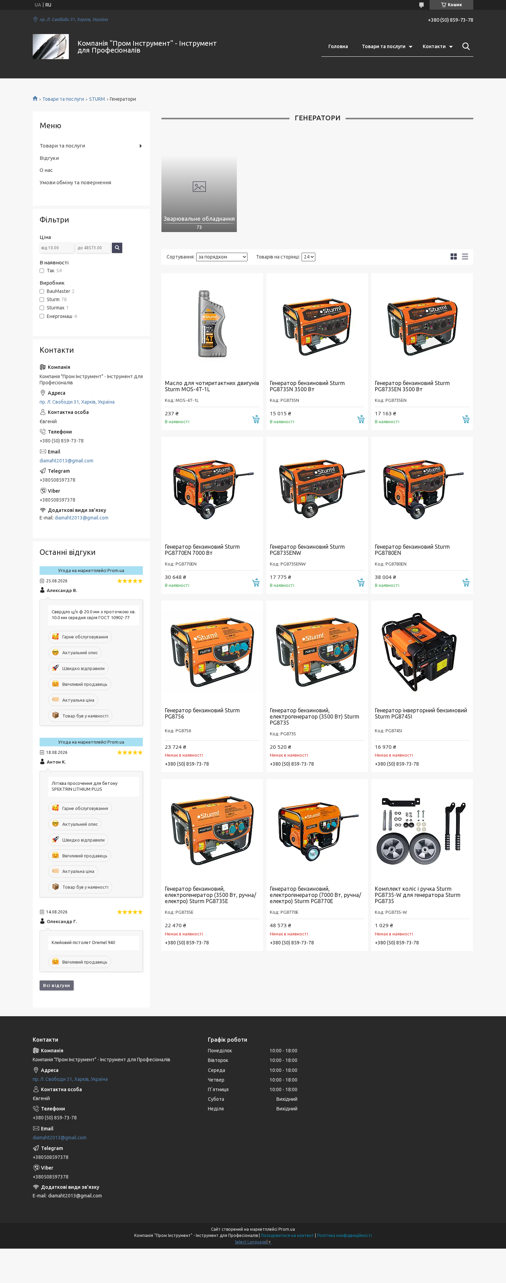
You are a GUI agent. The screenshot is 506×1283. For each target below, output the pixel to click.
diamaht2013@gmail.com (66, 460)
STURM (97, 99)
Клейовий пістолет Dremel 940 (83, 942)
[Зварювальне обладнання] (199, 187)
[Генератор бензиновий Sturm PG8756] (212, 651)
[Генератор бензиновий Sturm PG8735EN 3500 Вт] (422, 324)
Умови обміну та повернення (75, 182)
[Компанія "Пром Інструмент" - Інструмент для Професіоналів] (51, 46)
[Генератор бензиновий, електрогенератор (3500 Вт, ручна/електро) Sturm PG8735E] (212, 829)
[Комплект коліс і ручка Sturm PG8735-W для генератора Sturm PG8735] (422, 829)
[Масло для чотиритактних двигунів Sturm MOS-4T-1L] (212, 324)
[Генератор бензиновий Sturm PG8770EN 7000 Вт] (212, 487)
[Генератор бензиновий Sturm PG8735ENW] (317, 487)
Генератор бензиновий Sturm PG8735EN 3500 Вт (412, 386)
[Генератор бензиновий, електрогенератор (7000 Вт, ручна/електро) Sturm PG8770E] (317, 829)
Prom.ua (286, 1229)
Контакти (434, 46)
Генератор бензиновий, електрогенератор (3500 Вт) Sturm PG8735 (314, 716)
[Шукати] (464, 46)
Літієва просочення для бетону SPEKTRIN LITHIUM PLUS (84, 786)
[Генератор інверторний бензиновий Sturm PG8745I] (422, 651)
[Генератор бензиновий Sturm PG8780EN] (422, 487)
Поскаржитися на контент (287, 1235)
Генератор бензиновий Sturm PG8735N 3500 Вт (307, 386)
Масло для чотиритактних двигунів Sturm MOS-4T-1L (212, 386)
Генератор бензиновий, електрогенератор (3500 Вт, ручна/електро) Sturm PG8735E (210, 895)
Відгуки (49, 158)
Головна (338, 46)
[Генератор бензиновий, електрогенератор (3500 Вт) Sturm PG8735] (317, 651)
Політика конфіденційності (344, 1235)
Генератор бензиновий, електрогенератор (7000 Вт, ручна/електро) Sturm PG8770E (315, 895)
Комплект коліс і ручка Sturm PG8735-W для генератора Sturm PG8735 (418, 895)
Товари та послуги (383, 46)
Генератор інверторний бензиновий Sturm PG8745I (421, 713)
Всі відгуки (56, 985)
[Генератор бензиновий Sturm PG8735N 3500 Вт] (317, 324)
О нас (46, 170)
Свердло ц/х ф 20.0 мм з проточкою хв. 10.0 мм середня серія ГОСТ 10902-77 (94, 614)
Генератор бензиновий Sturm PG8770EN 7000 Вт (202, 550)
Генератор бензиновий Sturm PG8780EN (412, 550)
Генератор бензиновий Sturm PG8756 (202, 713)
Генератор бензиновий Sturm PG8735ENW (307, 550)
